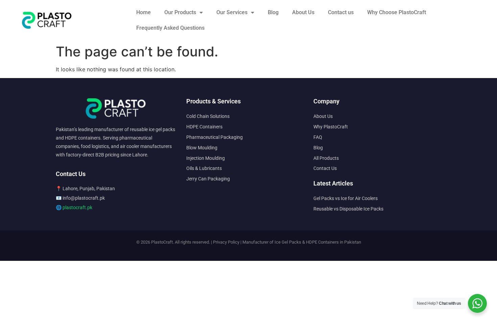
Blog (273, 12)
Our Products (180, 12)
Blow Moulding (201, 147)
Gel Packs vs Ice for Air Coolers (345, 198)
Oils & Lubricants (204, 168)
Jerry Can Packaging (208, 178)
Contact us (341, 12)
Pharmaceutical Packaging (214, 137)
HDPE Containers (204, 126)
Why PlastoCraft (330, 126)
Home (143, 12)
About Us (303, 12)
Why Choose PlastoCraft (396, 12)
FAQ (317, 137)
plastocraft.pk (77, 207)
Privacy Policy (226, 242)
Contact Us (325, 168)
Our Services (231, 12)
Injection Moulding (205, 158)
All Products (326, 158)
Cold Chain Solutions (208, 116)
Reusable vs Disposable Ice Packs (348, 209)
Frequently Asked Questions (170, 28)
